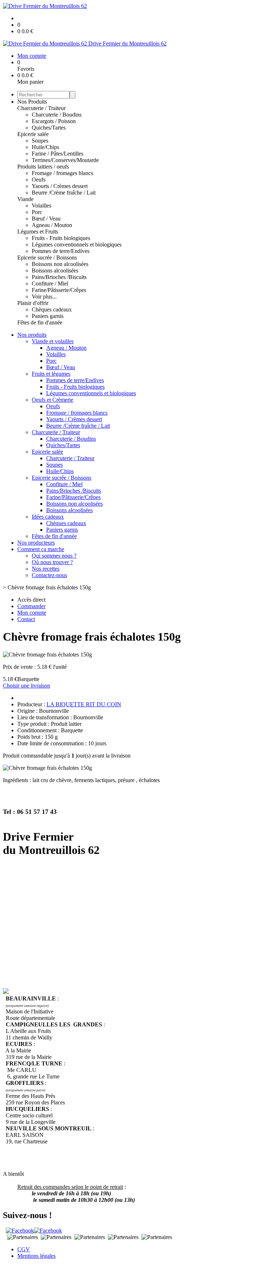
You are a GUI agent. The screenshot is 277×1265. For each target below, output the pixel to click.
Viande (25, 199)
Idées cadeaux (48, 517)
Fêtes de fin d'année (39, 322)
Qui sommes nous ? (54, 556)
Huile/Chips (45, 147)
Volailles (41, 205)
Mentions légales (36, 1256)
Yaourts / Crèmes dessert (60, 186)
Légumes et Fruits (37, 231)
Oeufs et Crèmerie (52, 400)
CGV (23, 1249)
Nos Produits (32, 102)
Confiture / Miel (50, 283)
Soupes (40, 141)
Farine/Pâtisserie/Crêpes (59, 290)
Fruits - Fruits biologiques (61, 238)
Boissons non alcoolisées (60, 264)
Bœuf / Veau (46, 218)
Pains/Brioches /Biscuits (59, 277)
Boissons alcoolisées (55, 270)
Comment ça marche (40, 549)
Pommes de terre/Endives (60, 251)
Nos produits (32, 335)
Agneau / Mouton (52, 225)
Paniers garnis (47, 316)
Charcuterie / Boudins (57, 115)
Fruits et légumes (51, 374)
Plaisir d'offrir (32, 303)
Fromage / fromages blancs (62, 173)
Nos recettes (46, 569)
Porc (37, 212)
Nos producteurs (36, 543)
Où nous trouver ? (52, 562)
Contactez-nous (49, 575)
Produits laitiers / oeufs (43, 166)
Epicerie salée (33, 134)
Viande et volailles (53, 341)
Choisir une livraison (26, 685)
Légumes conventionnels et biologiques (77, 244)
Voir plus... (44, 296)
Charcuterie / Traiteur (41, 108)
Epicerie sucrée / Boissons (47, 257)
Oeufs (38, 179)
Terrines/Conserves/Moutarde (65, 160)
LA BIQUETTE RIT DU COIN (84, 704)
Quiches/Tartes (49, 128)
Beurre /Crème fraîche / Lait (64, 192)
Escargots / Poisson (54, 121)
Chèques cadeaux (52, 309)
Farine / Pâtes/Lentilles (57, 154)
